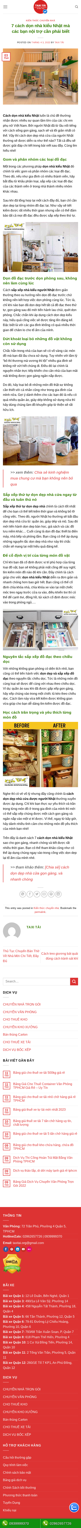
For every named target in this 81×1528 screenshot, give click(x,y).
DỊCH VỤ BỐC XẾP (17, 1049)
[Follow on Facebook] (5, 1249)
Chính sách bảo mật (17, 1472)
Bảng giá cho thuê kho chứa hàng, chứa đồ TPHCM (43, 1146)
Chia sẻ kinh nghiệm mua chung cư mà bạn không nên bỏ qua (41, 478)
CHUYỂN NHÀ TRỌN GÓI (21, 1004)
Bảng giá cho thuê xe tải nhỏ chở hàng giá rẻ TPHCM (44, 1098)
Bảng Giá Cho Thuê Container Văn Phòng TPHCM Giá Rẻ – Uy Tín (42, 1085)
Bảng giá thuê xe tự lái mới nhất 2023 (39, 1109)
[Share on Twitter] (37, 894)
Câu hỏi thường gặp (17, 1457)
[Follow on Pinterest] (11, 1249)
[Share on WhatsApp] (22, 894)
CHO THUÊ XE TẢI (16, 1042)
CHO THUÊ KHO (15, 1019)
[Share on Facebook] (30, 894)
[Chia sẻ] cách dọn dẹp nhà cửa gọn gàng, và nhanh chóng (39, 873)
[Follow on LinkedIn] (17, 1249)
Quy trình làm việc (15, 1465)
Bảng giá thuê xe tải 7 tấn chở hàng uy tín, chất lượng (42, 1122)
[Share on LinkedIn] (58, 894)
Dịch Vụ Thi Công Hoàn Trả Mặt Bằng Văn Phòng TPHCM (43, 1159)
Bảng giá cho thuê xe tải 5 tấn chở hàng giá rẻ (45, 1133)
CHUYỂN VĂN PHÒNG (20, 1012)
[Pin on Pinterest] (51, 894)
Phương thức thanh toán (20, 1495)
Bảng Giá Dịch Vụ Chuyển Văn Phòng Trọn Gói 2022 (43, 1183)
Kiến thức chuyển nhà (40, 20)
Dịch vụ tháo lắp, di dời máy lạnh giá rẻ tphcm (45, 1170)
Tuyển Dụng (11, 1502)
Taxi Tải (59, 42)
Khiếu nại (9, 1510)
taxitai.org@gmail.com (28, 1243)
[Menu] (5, 7)
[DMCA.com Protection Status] (12, 1263)
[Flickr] (29, 1249)
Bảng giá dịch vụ (14, 1480)
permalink (40, 912)
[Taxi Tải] (40, 7)
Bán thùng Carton (15, 1034)
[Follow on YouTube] (23, 1249)
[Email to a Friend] (44, 894)
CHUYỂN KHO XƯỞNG (20, 1027)
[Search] (76, 7)
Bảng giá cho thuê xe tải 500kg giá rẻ (39, 1072)
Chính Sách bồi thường (19, 1487)
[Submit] (74, 981)
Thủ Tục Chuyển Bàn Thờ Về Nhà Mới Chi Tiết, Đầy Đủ (21, 956)
